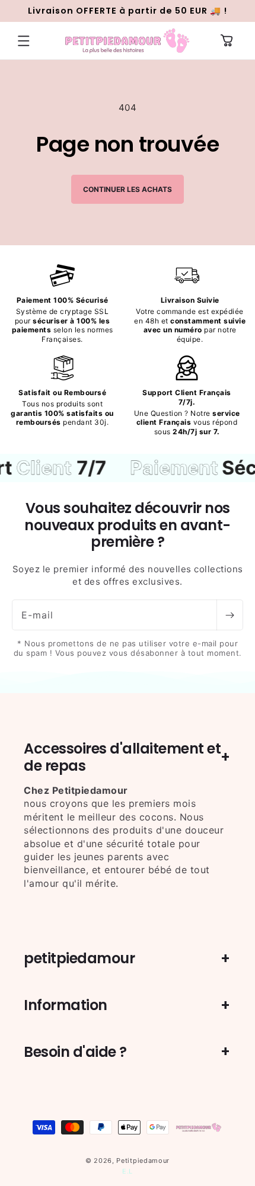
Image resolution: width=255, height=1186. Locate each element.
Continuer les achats (127, 189)
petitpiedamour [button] (79, 958)
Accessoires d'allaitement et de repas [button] (122, 757)
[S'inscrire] (229, 615)
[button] (24, 41)
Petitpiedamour (143, 1160)
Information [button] (65, 1005)
